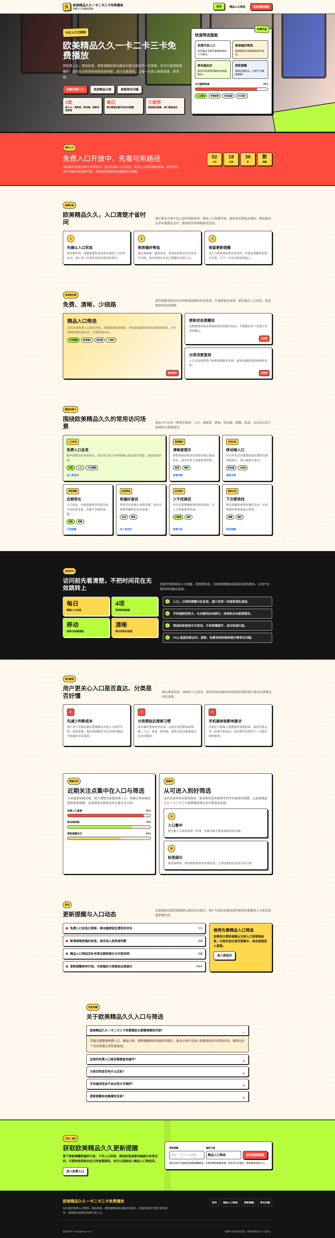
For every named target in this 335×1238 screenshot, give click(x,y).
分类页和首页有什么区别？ (107, 1071)
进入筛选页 (73, 475)
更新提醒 (173, 1148)
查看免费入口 (75, 89)
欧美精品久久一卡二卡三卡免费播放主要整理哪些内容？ (127, 1030)
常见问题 (265, 1202)
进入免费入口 (75, 1171)
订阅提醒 (71, 529)
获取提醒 (231, 529)
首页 (219, 6)
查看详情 (178, 475)
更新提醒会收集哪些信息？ (107, 1096)
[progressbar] (231, 89)
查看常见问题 (130, 89)
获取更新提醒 (261, 6)
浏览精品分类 (102, 89)
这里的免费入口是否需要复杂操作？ (113, 1059)
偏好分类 (210, 1148)
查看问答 (178, 529)
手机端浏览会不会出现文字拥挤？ (112, 1084)
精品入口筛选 (237, 6)
